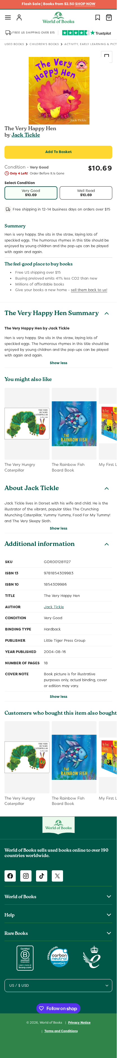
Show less (58, 363)
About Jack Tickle (32, 489)
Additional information (40, 545)
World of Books (51, 1022)
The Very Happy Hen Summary (52, 314)
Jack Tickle (26, 136)
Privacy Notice (79, 1022)
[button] (8, 17)
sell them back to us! (89, 290)
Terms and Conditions (61, 1031)
